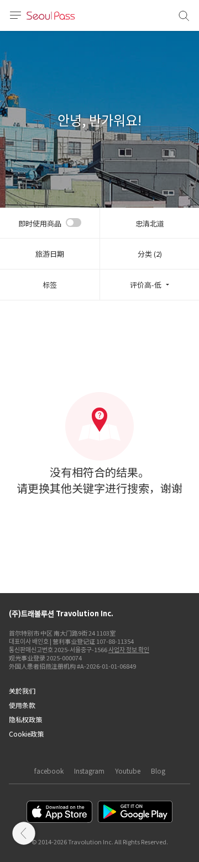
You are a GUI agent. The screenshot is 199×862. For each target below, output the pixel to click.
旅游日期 (49, 253)
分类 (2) (150, 253)
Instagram (89, 770)
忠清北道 (149, 223)
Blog (158, 770)
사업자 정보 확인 (128, 649)
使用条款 (22, 705)
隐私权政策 (25, 719)
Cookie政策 (26, 733)
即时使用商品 (39, 223)
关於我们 (22, 690)
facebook (49, 770)
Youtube (127, 770)
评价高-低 (145, 284)
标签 (50, 284)
